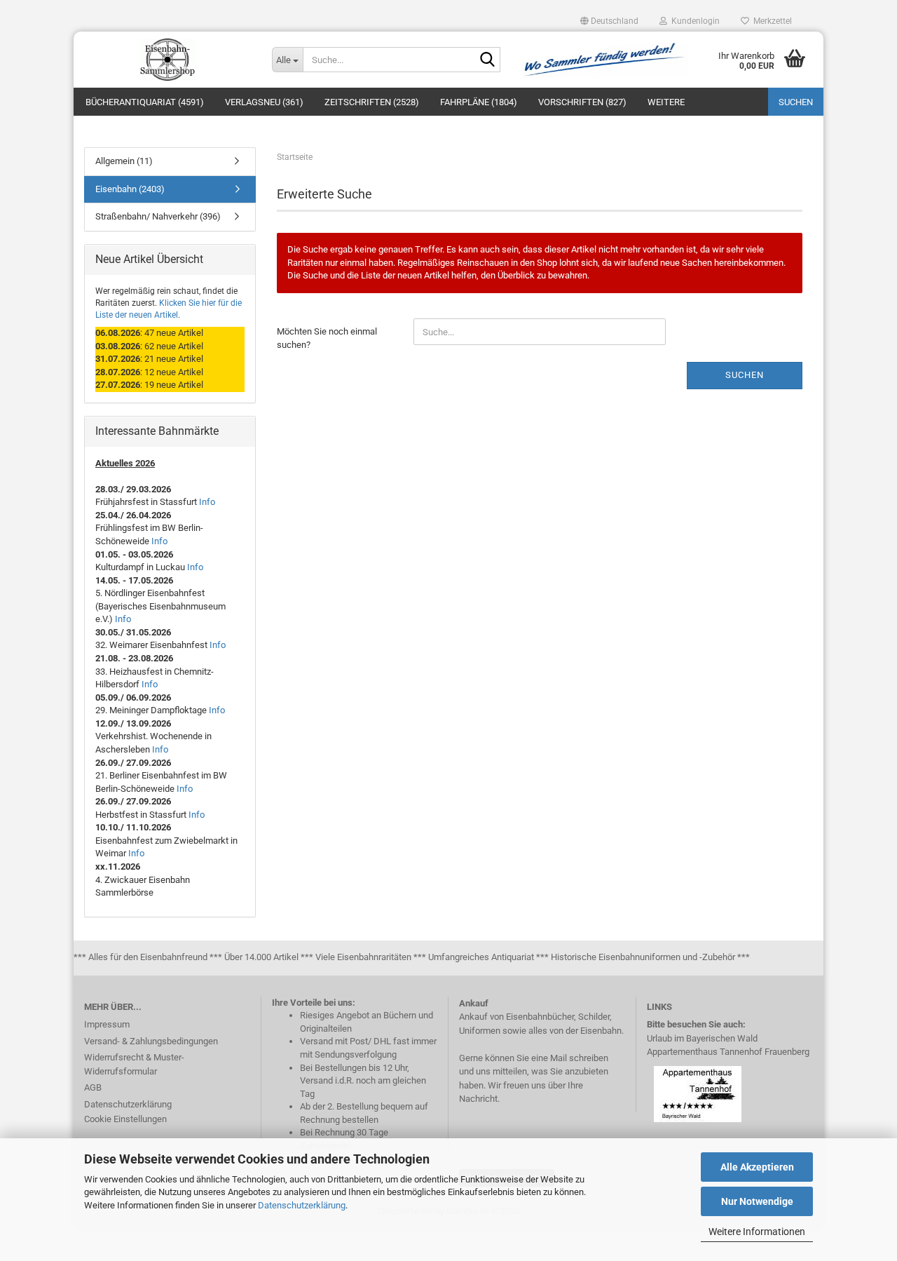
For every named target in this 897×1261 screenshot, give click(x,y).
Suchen (796, 102)
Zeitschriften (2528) (371, 102)
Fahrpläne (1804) (478, 102)
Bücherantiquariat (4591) (144, 102)
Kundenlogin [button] (693, 21)
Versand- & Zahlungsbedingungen (151, 1041)
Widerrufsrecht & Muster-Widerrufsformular (134, 1064)
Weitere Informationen (756, 1231)
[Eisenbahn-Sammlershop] (167, 60)
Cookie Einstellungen (125, 1119)
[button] (609, 21)
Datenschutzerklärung (301, 1205)
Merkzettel (770, 21)
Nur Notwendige (757, 1201)
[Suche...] (487, 60)
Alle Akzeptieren (757, 1167)
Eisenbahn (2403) (130, 189)
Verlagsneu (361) (264, 102)
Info (207, 502)
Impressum (107, 1024)
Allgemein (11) (124, 161)
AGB (93, 1087)
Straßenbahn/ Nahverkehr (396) (158, 216)
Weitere (666, 102)
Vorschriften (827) (582, 102)
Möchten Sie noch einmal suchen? (327, 338)
